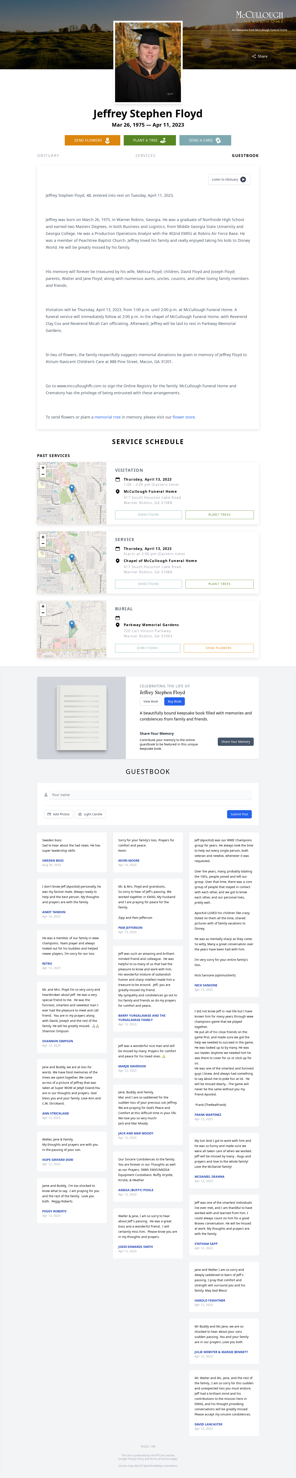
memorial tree (107, 417)
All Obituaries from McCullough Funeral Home (259, 30)
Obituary (48, 155)
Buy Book (174, 701)
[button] (72, 488)
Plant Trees (219, 514)
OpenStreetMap (152, 1466)
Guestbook (245, 155)
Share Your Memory (235, 742)
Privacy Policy (136, 1459)
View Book (150, 701)
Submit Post (239, 814)
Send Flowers (219, 648)
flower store (184, 417)
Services (145, 155)
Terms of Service (160, 1459)
